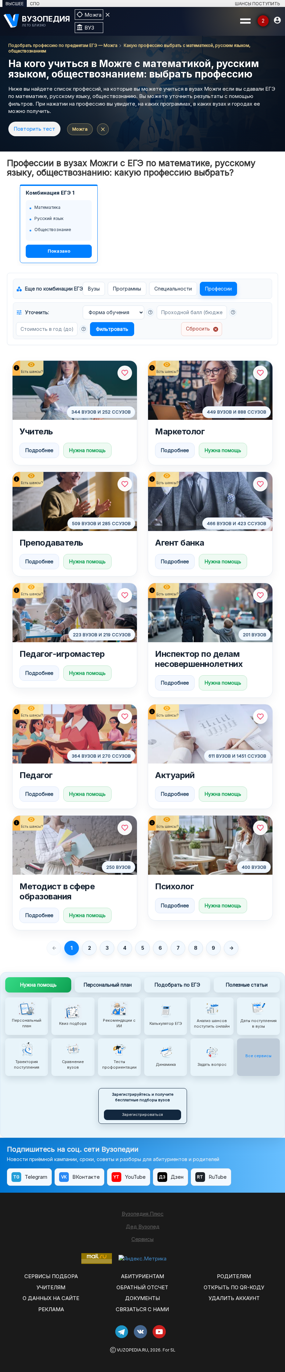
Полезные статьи (247, 985)
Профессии (218, 289)
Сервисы (142, 1239)
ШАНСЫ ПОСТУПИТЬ (257, 3)
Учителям (50, 1287)
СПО (35, 3)
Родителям (234, 1276)
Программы (127, 289)
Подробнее (39, 450)
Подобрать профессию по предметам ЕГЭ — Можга (62, 45)
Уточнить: (32, 312)
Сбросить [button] (202, 329)
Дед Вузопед (143, 1226)
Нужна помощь (87, 450)
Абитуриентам (142, 1276)
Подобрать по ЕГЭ (177, 985)
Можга (80, 129)
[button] (150, 312)
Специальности (173, 289)
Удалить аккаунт (234, 1298)
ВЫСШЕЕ (15, 3)
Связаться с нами (142, 1309)
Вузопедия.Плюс (143, 1213)
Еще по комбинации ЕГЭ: (48, 289)
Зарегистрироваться (142, 1114)
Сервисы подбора (51, 1276)
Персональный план (108, 985)
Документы (142, 1298)
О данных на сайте (51, 1298)
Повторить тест (34, 128)
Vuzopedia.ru (132, 1350)
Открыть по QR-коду (234, 1287)
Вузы (94, 289)
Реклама (51, 1309)
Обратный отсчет (142, 1287)
